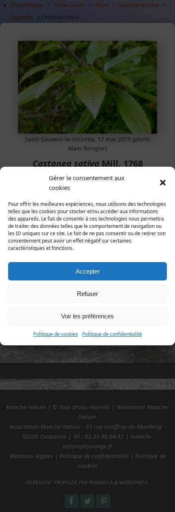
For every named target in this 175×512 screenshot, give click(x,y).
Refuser (87, 293)
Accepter (88, 271)
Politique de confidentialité (112, 334)
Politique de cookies (55, 334)
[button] (163, 183)
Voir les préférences (87, 316)
